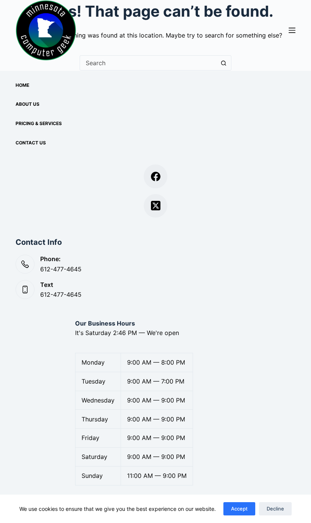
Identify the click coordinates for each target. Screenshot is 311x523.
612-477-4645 (61, 269)
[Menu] (292, 30)
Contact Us (31, 143)
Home (22, 85)
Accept (239, 509)
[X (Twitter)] (156, 206)
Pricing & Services (39, 123)
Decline (275, 509)
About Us (27, 104)
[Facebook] (156, 176)
